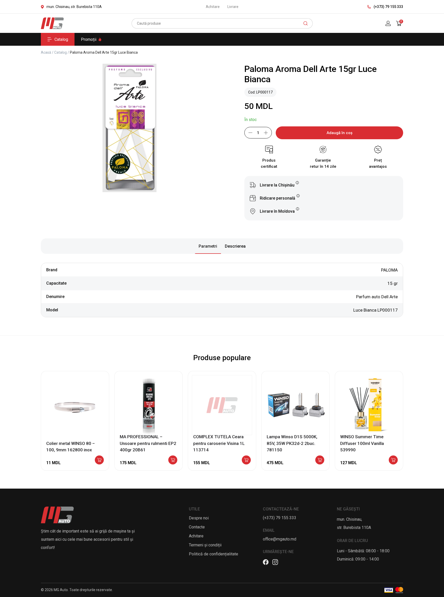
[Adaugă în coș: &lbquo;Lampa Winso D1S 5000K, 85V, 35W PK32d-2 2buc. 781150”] (319, 460)
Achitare (213, 7)
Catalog (61, 39)
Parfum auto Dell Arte (377, 296)
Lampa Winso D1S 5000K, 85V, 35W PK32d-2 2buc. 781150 (292, 443)
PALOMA (389, 270)
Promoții (88, 39)
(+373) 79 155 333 (388, 7)
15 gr (392, 283)
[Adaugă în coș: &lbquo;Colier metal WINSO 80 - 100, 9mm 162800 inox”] (99, 460)
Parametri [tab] (208, 246)
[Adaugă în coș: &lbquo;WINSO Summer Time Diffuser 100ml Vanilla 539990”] (393, 460)
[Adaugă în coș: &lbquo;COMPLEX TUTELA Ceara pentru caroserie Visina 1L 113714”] (246, 460)
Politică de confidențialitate (213, 554)
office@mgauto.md (279, 539)
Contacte (197, 527)
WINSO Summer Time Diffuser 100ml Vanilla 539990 (362, 443)
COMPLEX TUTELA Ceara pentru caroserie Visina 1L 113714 (219, 443)
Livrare (232, 7)
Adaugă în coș (340, 132)
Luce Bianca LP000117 (375, 310)
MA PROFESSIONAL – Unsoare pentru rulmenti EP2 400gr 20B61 (148, 443)
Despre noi (199, 518)
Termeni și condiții (205, 545)
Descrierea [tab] (235, 246)
